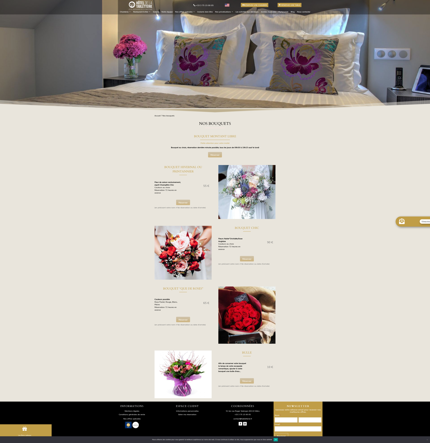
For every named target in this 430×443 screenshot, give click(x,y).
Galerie (156, 12)
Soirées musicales (268, 12)
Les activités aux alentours (247, 12)
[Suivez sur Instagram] (245, 424)
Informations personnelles (187, 411)
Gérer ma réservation (187, 414)
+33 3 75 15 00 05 (205, 5)
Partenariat (283, 12)
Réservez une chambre (255, 5)
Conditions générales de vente (132, 414)
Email (278, 424)
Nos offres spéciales (184, 12)
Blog (293, 12)
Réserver (215, 154)
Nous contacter (303, 12)
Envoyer (281, 436)
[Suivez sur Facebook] (240, 424)
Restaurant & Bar (140, 12)
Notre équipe (167, 12)
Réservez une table (290, 5)
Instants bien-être (205, 12)
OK (276, 439)
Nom (278, 415)
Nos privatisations (223, 12)
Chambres (124, 12)
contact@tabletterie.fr (242, 418)
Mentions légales (132, 411)
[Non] (427, 440)
